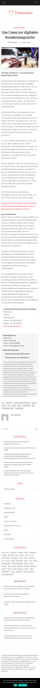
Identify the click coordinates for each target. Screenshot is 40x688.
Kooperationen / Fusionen (12, 526)
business (4, 555)
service (4, 569)
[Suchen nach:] (20, 429)
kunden (34, 403)
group (25, 558)
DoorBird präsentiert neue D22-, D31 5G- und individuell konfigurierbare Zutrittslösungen (18, 637)
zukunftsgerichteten (7, 574)
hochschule (31, 558)
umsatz (31, 569)
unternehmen (19, 408)
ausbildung (14, 552)
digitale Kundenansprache (22, 403)
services (9, 569)
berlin (26, 552)
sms (33, 405)
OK (15, 685)
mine (30, 560)
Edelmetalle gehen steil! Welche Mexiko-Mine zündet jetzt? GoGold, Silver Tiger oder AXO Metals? (18, 464)
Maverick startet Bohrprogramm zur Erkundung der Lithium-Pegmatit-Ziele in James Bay (19, 587)
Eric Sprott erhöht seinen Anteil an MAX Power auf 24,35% (20, 449)
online (31, 563)
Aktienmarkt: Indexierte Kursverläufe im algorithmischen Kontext (16, 443)
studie (26, 569)
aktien (3, 552)
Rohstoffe (26, 566)
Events (6, 517)
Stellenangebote (9, 539)
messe (4, 405)
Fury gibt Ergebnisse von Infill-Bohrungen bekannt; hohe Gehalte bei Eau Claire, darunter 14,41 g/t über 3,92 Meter (19, 473)
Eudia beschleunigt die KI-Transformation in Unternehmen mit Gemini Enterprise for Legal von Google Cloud (20, 628)
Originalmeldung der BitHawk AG (17, 354)
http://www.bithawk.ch (12, 326)
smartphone (26, 405)
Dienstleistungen (19, 27)
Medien (6, 530)
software (20, 569)
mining (26, 563)
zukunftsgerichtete (28, 571)
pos (9, 405)
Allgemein (7, 504)
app (3, 403)
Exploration (15, 558)
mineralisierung (6, 563)
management (19, 560)
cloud (16, 555)
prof (9, 566)
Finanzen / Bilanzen (10, 521)
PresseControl (21, 613)
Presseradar (20, 581)
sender (14, 405)
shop (19, 405)
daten (26, 555)
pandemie (4, 566)
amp (8, 552)
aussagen (20, 552)
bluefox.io (9, 403)
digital (31, 555)
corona (22, 555)
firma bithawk (12, 42)
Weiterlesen (22, 685)
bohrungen (33, 552)
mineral (35, 560)
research (19, 566)
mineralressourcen (17, 563)
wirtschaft (19, 571)
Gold (21, 558)
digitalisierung (6, 558)
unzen (12, 571)
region (14, 566)
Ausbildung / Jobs (9, 508)
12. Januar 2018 (25, 42)
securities (33, 566)
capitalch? (10, 555)
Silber (14, 569)
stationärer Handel (7, 408)
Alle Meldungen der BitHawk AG (17, 357)
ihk (3, 560)
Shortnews (7, 534)
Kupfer (13, 560)
